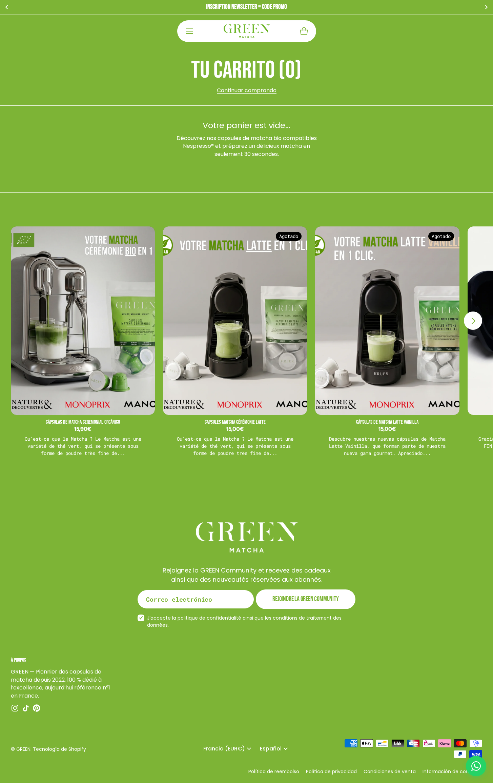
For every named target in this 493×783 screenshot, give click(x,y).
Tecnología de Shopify (59, 749)
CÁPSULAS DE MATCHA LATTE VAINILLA (387, 422)
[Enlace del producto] (83, 320)
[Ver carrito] (304, 31)
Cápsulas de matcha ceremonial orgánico (83, 422)
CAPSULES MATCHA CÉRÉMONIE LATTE (235, 422)
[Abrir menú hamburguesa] (189, 31)
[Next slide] (473, 321)
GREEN (23, 749)
